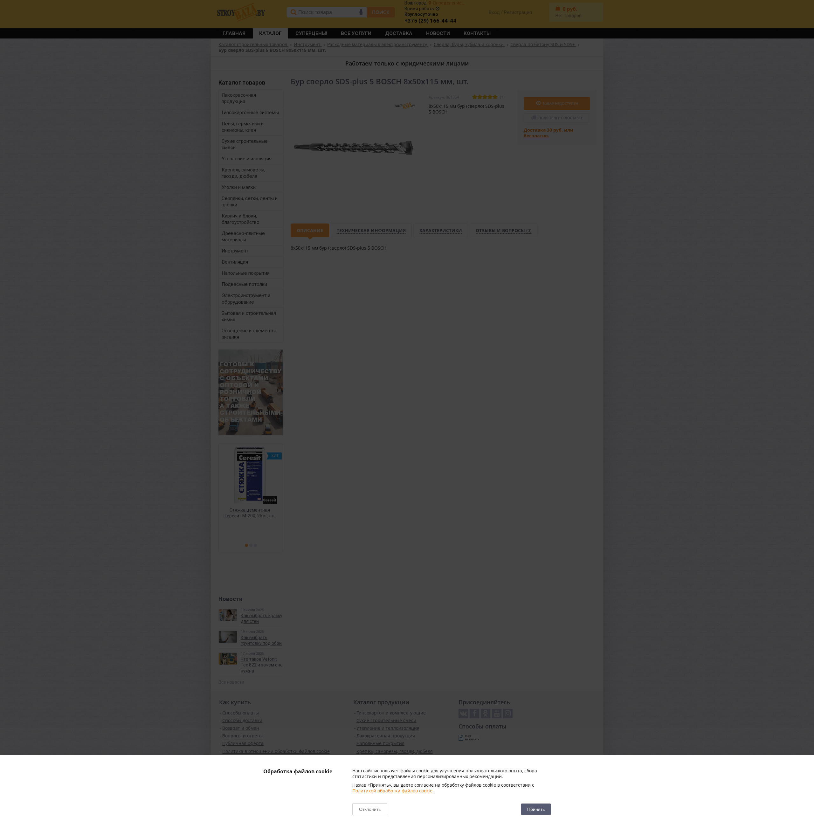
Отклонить (370, 809)
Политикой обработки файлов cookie (392, 791)
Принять (536, 809)
